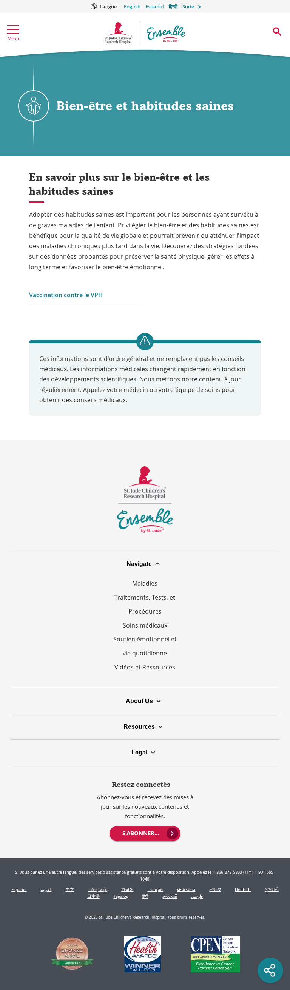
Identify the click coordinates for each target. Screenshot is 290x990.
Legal (139, 752)
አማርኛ (215, 889)
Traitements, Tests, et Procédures (144, 604)
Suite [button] (188, 6)
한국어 (127, 889)
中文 (70, 889)
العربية (46, 889)
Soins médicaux (145, 625)
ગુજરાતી (272, 889)
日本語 (93, 896)
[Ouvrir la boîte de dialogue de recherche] (276, 31)
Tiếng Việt (97, 889)
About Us (139, 700)
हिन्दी (173, 6)
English (132, 6)
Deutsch (243, 889)
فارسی (197, 896)
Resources (139, 726)
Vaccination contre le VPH (66, 295)
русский (169, 896)
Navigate (139, 563)
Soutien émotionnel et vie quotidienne (145, 646)
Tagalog (121, 896)
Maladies (144, 583)
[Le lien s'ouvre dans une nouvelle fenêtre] (72, 955)
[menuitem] (145, 832)
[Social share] (270, 970)
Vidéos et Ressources (144, 667)
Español (154, 6)
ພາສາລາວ (186, 889)
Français (155, 889)
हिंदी (145, 896)
